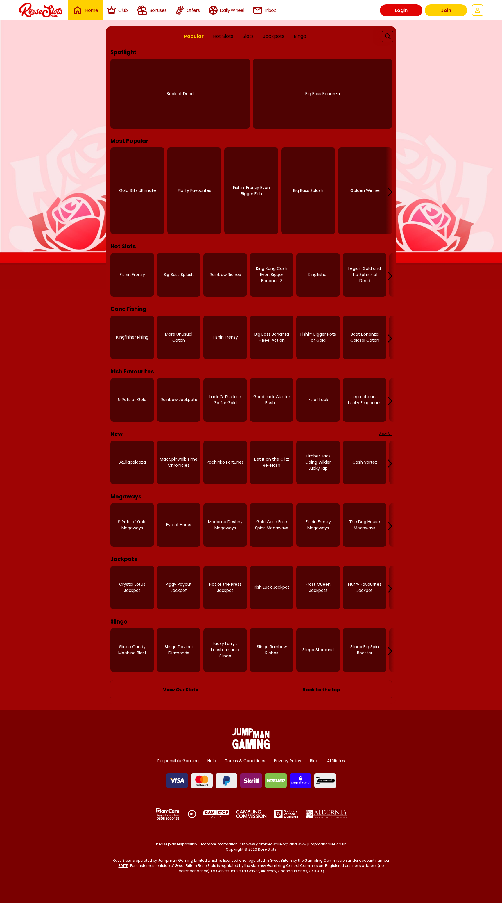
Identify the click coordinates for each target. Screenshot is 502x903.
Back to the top (321, 689)
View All (385, 433)
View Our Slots (180, 689)
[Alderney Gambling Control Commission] (327, 814)
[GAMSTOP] (216, 814)
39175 (123, 865)
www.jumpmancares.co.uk (322, 844)
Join (446, 10)
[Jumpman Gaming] (251, 747)
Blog (314, 761)
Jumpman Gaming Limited (182, 860)
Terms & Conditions (245, 761)
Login (401, 10)
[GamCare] (168, 814)
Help (211, 761)
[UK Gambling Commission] (251, 814)
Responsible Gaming (178, 761)
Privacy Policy (287, 761)
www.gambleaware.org (267, 844)
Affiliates (336, 761)
